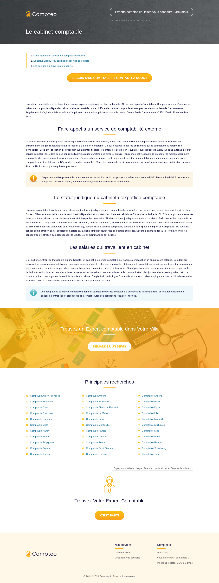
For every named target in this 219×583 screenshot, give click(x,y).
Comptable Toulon (40, 454)
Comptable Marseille (153, 419)
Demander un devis (109, 346)
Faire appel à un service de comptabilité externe (59, 55)
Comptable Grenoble (41, 413)
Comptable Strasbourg (154, 448)
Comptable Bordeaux (97, 401)
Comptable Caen (39, 407)
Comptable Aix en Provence (45, 395)
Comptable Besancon (41, 401)
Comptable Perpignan (42, 442)
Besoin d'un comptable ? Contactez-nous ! (109, 78)
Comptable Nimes (39, 436)
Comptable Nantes (96, 430)
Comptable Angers (152, 395)
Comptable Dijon (151, 407)
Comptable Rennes (152, 442)
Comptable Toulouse (97, 454)
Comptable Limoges (41, 419)
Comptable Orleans (96, 436)
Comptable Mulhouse (153, 424)
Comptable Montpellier (98, 424)
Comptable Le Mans (97, 413)
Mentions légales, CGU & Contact (175, 562)
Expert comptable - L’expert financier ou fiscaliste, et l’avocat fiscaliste (151, 468)
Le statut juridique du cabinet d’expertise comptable (61, 60)
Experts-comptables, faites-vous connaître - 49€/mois (151, 12)
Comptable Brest (151, 401)
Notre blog (162, 552)
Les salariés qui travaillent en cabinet (53, 65)
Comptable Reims (95, 442)
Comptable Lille (150, 413)
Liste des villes (122, 552)
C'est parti (109, 515)
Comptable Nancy (39, 430)
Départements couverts (127, 557)
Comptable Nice (150, 430)
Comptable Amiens (96, 395)
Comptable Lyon (95, 419)
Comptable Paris (151, 436)
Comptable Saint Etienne (99, 448)
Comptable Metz (39, 424)
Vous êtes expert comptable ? (173, 557)
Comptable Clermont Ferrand (102, 407)
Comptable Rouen (40, 448)
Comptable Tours (151, 454)
